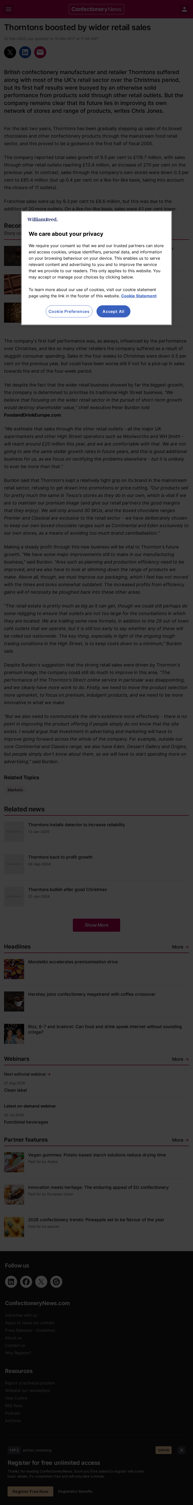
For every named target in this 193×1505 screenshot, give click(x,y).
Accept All (113, 311)
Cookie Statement (139, 295)
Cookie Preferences (69, 311)
